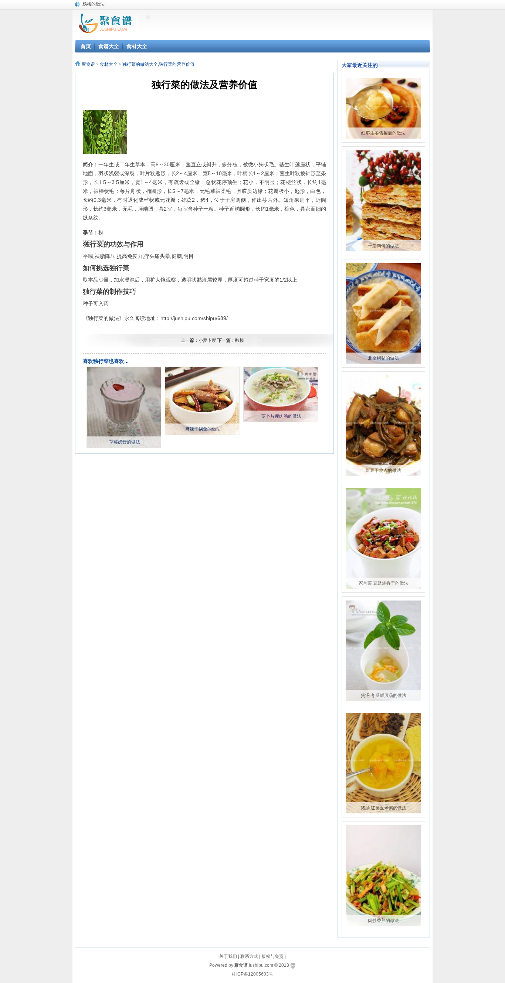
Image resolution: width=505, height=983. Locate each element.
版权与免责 (272, 956)
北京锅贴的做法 (383, 358)
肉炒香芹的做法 (383, 920)
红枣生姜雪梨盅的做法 (383, 133)
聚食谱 (88, 64)
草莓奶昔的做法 (124, 442)
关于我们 (228, 956)
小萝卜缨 (207, 340)
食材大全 (109, 64)
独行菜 (93, 244)
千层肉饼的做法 (383, 245)
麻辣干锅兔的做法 (203, 429)
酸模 (239, 340)
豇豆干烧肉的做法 (383, 470)
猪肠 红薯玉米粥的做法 (383, 807)
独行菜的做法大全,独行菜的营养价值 (158, 64)
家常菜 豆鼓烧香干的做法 (384, 583)
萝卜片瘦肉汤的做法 (281, 416)
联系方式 (249, 956)
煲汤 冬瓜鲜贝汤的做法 (383, 695)
